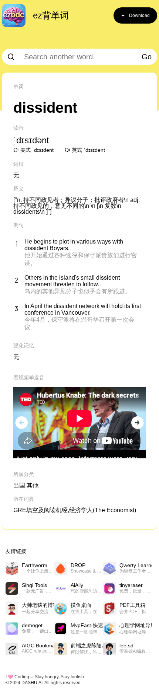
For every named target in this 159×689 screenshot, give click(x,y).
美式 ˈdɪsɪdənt (37, 150)
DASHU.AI (32, 682)
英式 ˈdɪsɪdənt (88, 150)
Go (147, 57)
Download (139, 15)
